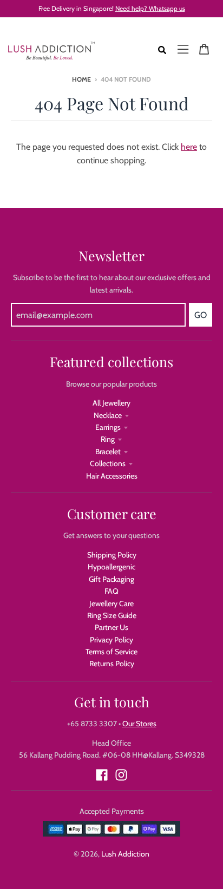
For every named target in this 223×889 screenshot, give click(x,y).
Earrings (108, 427)
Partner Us (111, 627)
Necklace (108, 415)
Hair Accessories (111, 476)
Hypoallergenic (111, 567)
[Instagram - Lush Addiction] (121, 774)
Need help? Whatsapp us (150, 8)
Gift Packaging (111, 579)
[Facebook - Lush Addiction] (101, 774)
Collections (108, 463)
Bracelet (108, 451)
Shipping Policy (111, 555)
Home (81, 79)
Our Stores (139, 723)
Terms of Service (111, 651)
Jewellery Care (111, 603)
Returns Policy (111, 663)
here (189, 147)
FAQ (111, 591)
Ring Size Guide (111, 615)
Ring (108, 439)
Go (200, 315)
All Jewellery (111, 403)
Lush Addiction (125, 854)
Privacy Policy (111, 640)
